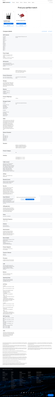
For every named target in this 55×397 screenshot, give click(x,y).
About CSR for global (5, 374)
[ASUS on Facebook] (28, 392)
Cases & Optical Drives (13, 385)
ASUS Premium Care (38, 373)
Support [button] (33, 2)
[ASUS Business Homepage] (6, 2)
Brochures (29, 373)
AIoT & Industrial (13, 383)
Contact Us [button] (50, 0)
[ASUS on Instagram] (31, 392)
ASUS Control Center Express (39, 381)
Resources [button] (25, 2)
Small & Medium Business (22, 373)
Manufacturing (21, 379)
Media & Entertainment (22, 382)
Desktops (12, 374)
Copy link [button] (50, 31)
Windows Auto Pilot (38, 382)
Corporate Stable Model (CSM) (39, 374)
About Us (4, 0)
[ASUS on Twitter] (26, 392)
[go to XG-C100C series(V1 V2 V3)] (21, 16)
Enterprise (21, 374)
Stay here (22, 199)
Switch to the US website (30, 199)
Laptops (12, 373)
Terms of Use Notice (16, 395)
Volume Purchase (30, 376)
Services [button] (21, 2)
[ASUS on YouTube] (24, 392)
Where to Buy (4, 380)
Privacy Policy (21, 395)
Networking (12, 384)
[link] (8, 25)
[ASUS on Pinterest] (33, 392)
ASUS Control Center (38, 380)
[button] (50, 2)
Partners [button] (29, 2)
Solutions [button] (17, 2)
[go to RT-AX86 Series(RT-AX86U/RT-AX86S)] (8, 16)
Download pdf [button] (45, 31)
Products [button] (13, 2)
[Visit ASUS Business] (5, 369)
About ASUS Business (5, 373)
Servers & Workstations (13, 379)
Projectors (12, 378)
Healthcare (21, 378)
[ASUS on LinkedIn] (21, 392)
